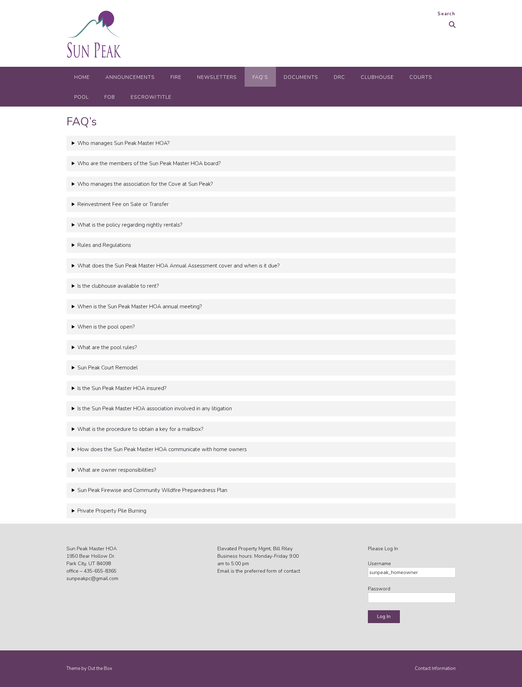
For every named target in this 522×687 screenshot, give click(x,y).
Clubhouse (377, 77)
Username (379, 563)
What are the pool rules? (107, 347)
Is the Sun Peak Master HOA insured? (121, 388)
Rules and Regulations (104, 245)
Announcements (130, 77)
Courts (420, 77)
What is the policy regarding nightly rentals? (129, 224)
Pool (81, 97)
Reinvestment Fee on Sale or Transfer (123, 204)
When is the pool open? (106, 326)
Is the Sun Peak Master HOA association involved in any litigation (154, 408)
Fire (175, 77)
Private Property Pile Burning (111, 510)
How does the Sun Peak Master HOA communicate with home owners (162, 449)
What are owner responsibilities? (116, 470)
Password (379, 588)
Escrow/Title (151, 97)
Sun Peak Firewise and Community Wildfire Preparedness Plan (152, 490)
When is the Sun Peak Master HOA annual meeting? (139, 306)
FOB (109, 97)
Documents (301, 77)
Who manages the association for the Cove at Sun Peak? (145, 184)
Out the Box (100, 668)
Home (82, 77)
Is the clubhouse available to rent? (118, 286)
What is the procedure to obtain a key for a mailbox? (140, 429)
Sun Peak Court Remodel (107, 367)
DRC (339, 77)
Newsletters (217, 77)
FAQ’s (260, 77)
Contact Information (435, 668)
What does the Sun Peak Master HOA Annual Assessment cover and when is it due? (178, 265)
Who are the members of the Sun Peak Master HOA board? (149, 163)
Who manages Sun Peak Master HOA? (123, 143)
